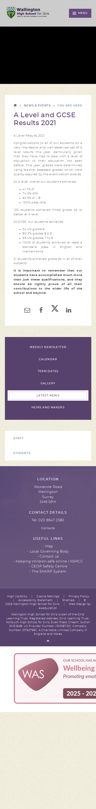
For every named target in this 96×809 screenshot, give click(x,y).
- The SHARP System (48, 571)
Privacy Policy (79, 596)
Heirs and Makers (48, 407)
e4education (48, 608)
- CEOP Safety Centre (48, 566)
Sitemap (68, 600)
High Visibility (17, 596)
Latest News (48, 395)
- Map (48, 546)
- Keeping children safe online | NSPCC (48, 561)
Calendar (48, 359)
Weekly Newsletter (48, 347)
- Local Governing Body (48, 551)
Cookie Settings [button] (48, 596)
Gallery (48, 383)
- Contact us (48, 556)
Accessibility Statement (35, 600)
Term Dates (48, 371)
